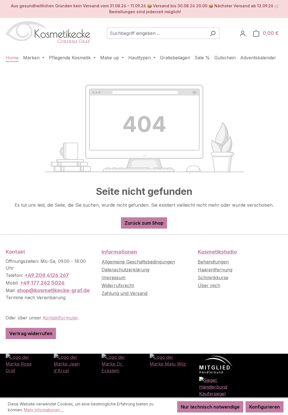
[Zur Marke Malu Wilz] (168, 360)
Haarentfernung (215, 269)
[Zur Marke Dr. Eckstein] (120, 363)
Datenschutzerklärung (125, 269)
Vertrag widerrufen (30, 333)
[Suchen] (212, 33)
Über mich (209, 285)
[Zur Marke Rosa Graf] (24, 363)
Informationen (119, 252)
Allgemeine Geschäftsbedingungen (138, 262)
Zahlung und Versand (124, 293)
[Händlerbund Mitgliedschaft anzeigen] (216, 364)
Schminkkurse (213, 277)
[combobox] (156, 33)
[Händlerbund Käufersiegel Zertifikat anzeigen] (216, 386)
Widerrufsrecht (118, 285)
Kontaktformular (60, 318)
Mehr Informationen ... (44, 409)
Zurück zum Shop (144, 223)
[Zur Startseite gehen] (48, 32)
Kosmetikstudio (217, 252)
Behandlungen (213, 262)
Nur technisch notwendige (210, 407)
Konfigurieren (264, 407)
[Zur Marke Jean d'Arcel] (72, 363)
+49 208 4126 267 (46, 275)
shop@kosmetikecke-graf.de (53, 290)
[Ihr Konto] (242, 33)
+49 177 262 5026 (42, 283)
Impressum (113, 277)
